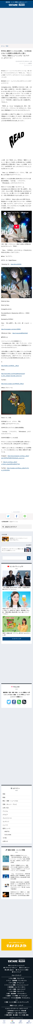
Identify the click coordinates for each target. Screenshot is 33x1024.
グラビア (5, 814)
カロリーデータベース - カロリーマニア (17, 1008)
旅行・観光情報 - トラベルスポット (17, 993)
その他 (4, 838)
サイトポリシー (25, 967)
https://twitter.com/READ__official (10, 365)
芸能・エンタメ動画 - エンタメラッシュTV (17, 1002)
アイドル (15, 521)
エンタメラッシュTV (16, 638)
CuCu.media (7, 834)
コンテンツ (6, 821)
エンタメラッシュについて (17, 965)
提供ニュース (6, 828)
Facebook (14, 704)
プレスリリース (7, 818)
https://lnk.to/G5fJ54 (16, 264)
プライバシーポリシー (11, 967)
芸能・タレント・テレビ (10, 804)
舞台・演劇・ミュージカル (10, 801)
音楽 (11, 521)
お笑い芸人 (6, 807)
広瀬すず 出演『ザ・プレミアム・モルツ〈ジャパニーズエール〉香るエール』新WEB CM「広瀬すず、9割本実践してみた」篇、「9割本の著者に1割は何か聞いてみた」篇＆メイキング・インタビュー (16, 611)
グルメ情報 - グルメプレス (17, 978)
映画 (4, 797)
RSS (24, 704)
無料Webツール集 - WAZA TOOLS (17, 1013)
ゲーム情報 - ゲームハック (17, 982)
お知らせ (5, 841)
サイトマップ (17, 972)
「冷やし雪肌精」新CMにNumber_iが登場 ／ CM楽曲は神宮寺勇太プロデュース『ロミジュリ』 (16, 588)
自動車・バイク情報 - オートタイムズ (17, 995)
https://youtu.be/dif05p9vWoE (20, 333)
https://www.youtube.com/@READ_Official (12, 383)
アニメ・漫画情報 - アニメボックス (17, 980)
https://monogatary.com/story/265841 (11, 329)
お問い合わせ (10, 970)
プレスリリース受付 (22, 970)
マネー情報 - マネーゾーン (17, 991)
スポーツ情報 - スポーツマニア (17, 989)
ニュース (5, 825)
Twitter (9, 704)
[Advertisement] (16, 26)
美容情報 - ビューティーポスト (17, 987)
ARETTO (6, 831)
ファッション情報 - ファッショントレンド (17, 985)
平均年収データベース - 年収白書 (17, 1010)
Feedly (19, 704)
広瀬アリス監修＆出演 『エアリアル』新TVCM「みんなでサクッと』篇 (16, 634)
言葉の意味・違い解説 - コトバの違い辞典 (17, 1015)
